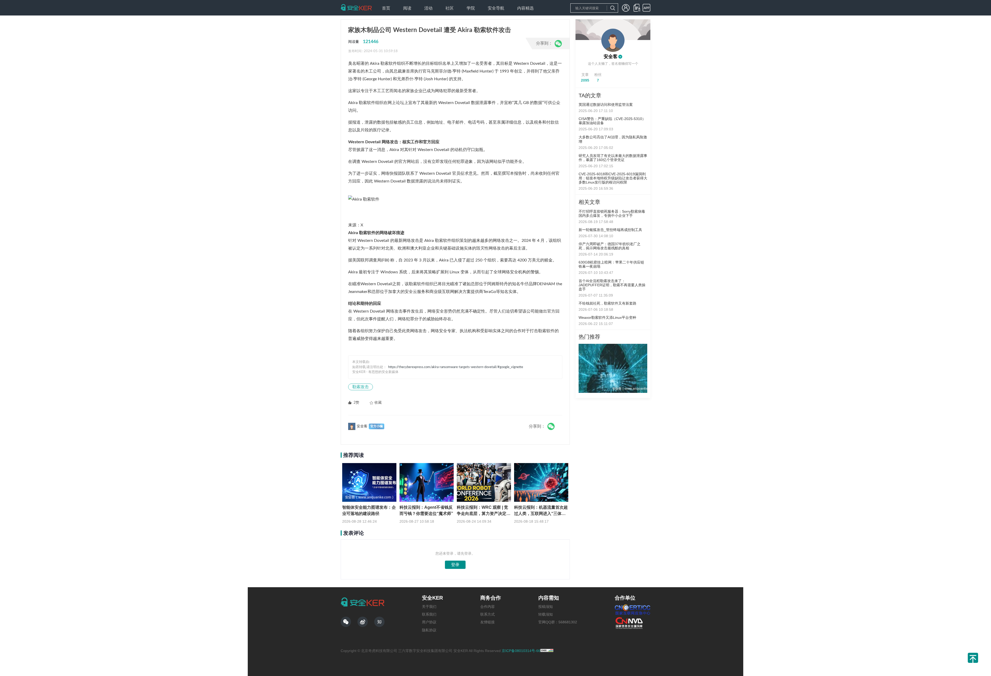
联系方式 (487, 614)
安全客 (611, 56)
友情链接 (487, 622)
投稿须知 (545, 607)
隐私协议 (429, 630)
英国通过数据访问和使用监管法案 (606, 104)
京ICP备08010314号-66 (521, 651)
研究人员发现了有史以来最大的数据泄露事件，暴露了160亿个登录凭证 (613, 158)
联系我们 (429, 614)
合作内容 (487, 607)
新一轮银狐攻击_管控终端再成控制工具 (610, 230)
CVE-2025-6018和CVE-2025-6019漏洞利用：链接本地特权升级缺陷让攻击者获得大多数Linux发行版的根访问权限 (613, 178)
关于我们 (429, 607)
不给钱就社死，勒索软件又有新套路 (607, 303)
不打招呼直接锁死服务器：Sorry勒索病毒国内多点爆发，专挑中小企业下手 (612, 213)
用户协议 (429, 622)
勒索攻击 (360, 387)
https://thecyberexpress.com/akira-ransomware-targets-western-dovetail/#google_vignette (455, 367)
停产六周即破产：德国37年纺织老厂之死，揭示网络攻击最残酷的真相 (610, 246)
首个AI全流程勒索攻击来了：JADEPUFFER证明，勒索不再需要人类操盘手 (612, 285)
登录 (455, 564)
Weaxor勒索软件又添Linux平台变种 (607, 317)
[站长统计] (546, 651)
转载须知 (545, 614)
